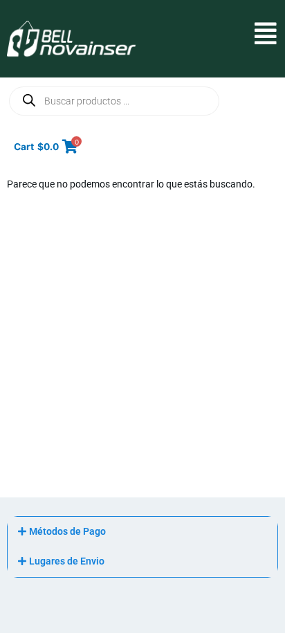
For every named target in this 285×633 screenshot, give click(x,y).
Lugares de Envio (66, 561)
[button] (205, 33)
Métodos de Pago (67, 531)
